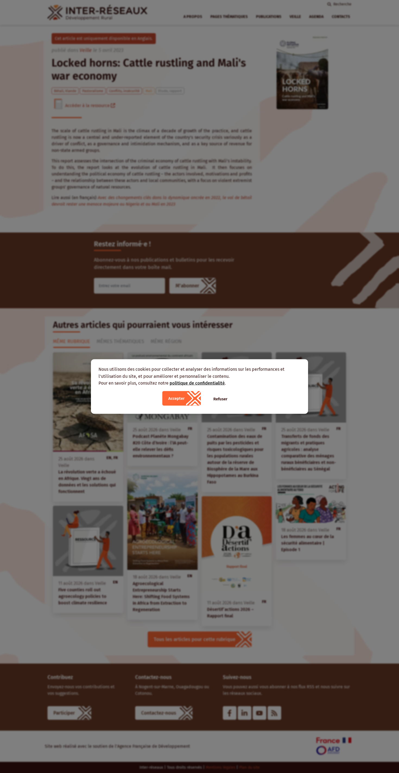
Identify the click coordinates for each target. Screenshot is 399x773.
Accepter (176, 398)
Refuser (220, 398)
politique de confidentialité (197, 383)
